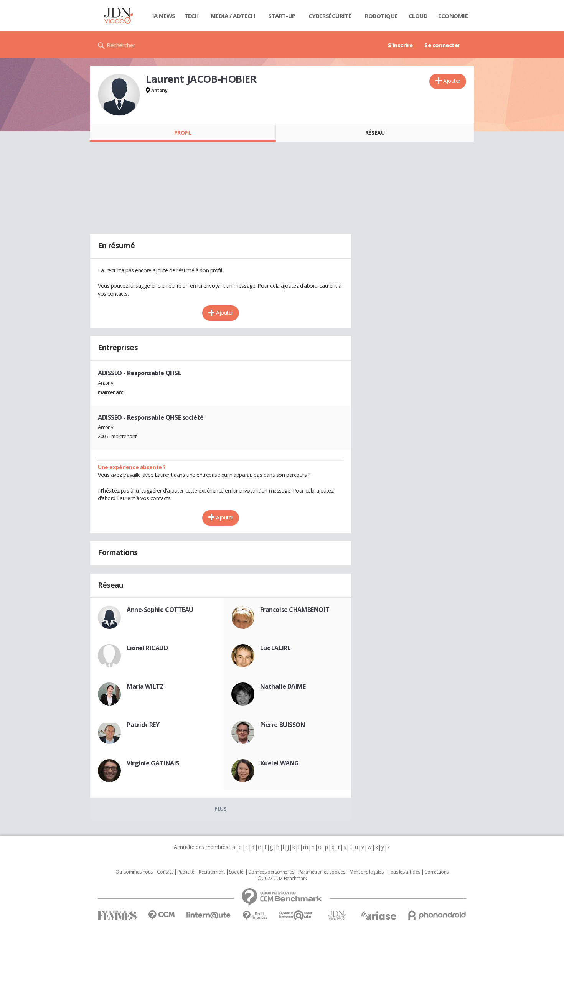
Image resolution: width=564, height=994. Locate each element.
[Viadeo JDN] (337, 915)
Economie (453, 16)
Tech (192, 16)
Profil (182, 132)
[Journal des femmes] (117, 915)
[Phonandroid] (437, 915)
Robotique (381, 16)
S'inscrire (400, 45)
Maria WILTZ (145, 686)
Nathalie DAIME (283, 686)
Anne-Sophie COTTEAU (160, 609)
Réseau (374, 132)
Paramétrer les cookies (321, 872)
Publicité (185, 872)
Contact (165, 872)
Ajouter (451, 80)
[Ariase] (378, 915)
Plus (220, 808)
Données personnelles (271, 872)
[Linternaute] (208, 915)
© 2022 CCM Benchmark (282, 878)
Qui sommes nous (134, 872)
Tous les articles (404, 872)
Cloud (418, 16)
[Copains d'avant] (296, 915)
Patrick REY (143, 724)
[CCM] (161, 915)
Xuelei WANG (279, 763)
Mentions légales (366, 872)
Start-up (281, 16)
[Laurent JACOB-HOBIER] (119, 95)
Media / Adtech (233, 16)
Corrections (436, 872)
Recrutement (211, 872)
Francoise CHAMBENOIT (295, 609)
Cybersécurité (329, 16)
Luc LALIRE (275, 648)
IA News (163, 16)
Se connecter (442, 45)
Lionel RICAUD (147, 648)
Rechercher (121, 45)
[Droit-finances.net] (254, 915)
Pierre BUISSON (282, 724)
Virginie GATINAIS (153, 763)
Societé (236, 872)
